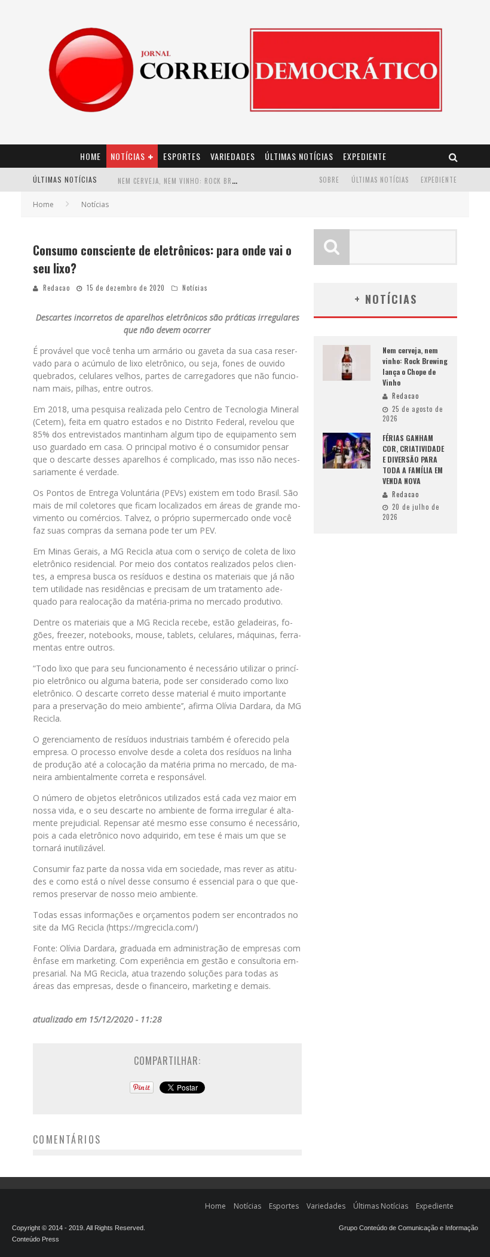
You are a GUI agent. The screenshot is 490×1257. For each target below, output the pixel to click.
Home (90, 156)
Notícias (128, 156)
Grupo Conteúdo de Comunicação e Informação (408, 1227)
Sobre (329, 179)
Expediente (365, 156)
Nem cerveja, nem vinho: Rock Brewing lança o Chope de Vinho (226, 174)
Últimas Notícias (299, 156)
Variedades (232, 156)
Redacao (56, 287)
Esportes (182, 156)
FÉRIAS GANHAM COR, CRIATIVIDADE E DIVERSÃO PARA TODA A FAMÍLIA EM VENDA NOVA (413, 459)
